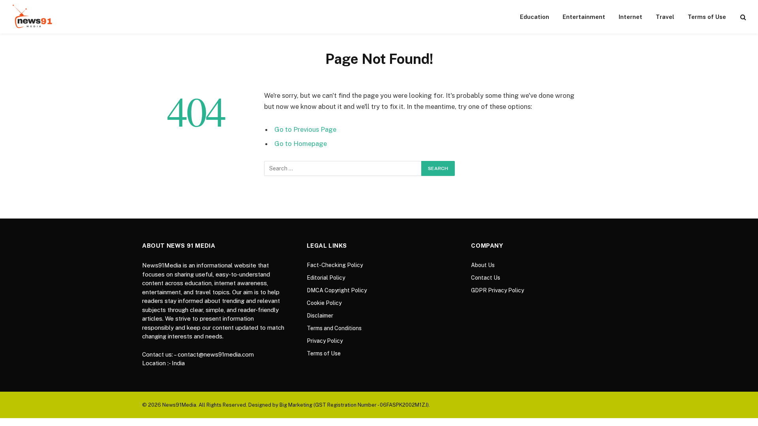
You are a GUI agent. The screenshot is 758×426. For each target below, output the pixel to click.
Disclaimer (320, 315)
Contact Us (485, 278)
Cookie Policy (324, 303)
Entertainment (584, 16)
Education (534, 16)
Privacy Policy (325, 341)
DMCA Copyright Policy (337, 290)
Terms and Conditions (334, 328)
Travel (665, 16)
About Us (483, 265)
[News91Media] (33, 17)
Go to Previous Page (305, 129)
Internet (630, 16)
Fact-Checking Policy (335, 265)
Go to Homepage (300, 144)
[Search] (742, 17)
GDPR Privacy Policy (497, 290)
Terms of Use (707, 16)
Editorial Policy (326, 278)
